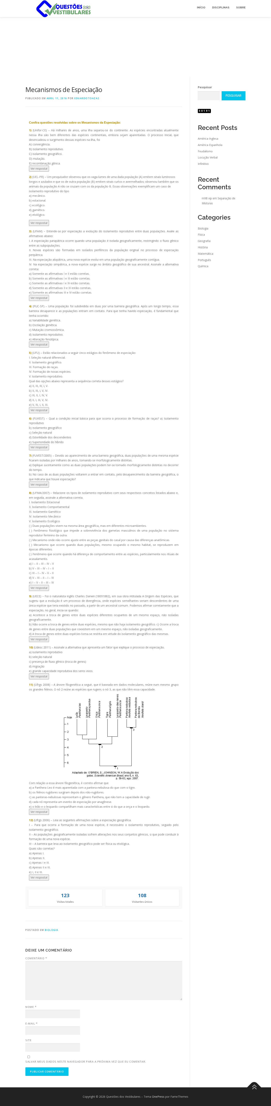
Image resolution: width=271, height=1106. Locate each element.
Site (28, 1040)
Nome (31, 1007)
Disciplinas (221, 7)
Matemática (205, 253)
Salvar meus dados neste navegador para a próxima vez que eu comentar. (85, 1061)
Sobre (241, 7)
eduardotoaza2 (86, 98)
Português (204, 260)
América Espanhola (210, 145)
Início (201, 7)
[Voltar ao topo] (254, 1087)
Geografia (204, 241)
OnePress (158, 1096)
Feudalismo (205, 151)
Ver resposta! (39, 168)
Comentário (36, 958)
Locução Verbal (208, 157)
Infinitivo (203, 164)
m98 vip (207, 198)
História (203, 247)
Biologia (51, 930)
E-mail (31, 1023)
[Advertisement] (135, 47)
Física (201, 234)
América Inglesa (208, 138)
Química (203, 266)
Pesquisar (205, 87)
